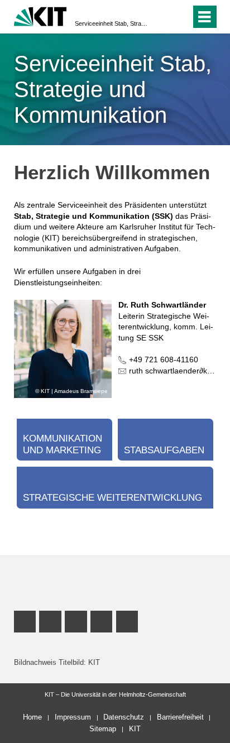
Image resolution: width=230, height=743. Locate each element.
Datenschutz (123, 717)
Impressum (73, 717)
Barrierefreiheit (180, 717)
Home (32, 717)
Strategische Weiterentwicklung (112, 497)
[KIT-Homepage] (40, 15)
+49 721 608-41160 (163, 359)
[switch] (162, 17)
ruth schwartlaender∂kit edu (178, 370)
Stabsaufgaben (164, 450)
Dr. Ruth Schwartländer (162, 304)
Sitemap (102, 729)
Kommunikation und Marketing (62, 444)
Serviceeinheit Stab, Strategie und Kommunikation (111, 23)
